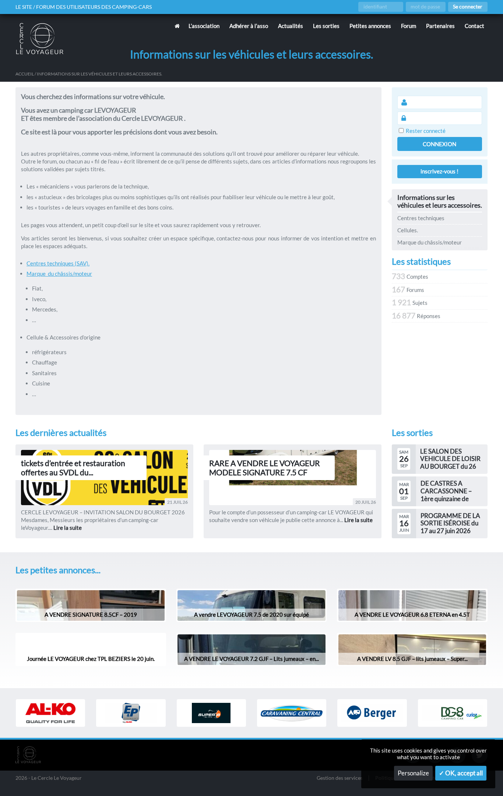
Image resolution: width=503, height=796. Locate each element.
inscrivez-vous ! (439, 171)
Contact (474, 25)
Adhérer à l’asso (248, 25)
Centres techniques (420, 218)
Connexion (439, 144)
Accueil (24, 74)
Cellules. (407, 230)
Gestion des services (340, 778)
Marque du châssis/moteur (59, 273)
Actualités (290, 25)
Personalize (413, 773)
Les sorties (326, 25)
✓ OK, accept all (461, 773)
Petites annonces (370, 25)
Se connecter (467, 7)
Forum (408, 25)
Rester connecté (426, 130)
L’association (204, 25)
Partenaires (440, 25)
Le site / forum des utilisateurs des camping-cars (83, 7)
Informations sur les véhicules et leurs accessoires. (439, 201)
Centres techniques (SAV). (58, 263)
